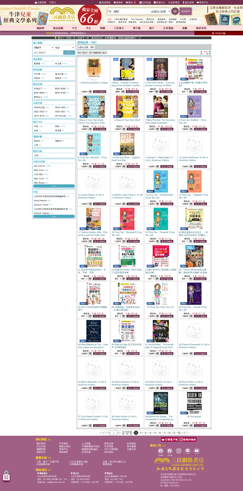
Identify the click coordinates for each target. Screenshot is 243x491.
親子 (151, 28)
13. (91, 196)
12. (193, 159)
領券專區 (175, 2)
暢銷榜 (40, 28)
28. (193, 308)
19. (160, 234)
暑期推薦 (161, 19)
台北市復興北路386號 (47, 476)
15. (159, 196)
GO (175, 11)
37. (93, 418)
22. (127, 271)
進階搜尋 (185, 11)
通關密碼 (41, 449)
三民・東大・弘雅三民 (47, 461)
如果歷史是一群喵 (165, 22)
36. (191, 383)
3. (159, 87)
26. (126, 308)
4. (193, 84)
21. (92, 271)
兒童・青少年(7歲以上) (114, 461)
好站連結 (108, 451)
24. (194, 272)
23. (160, 271)
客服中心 (160, 2)
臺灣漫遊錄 (181, 22)
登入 (54, 2)
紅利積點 (131, 443)
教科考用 (201, 28)
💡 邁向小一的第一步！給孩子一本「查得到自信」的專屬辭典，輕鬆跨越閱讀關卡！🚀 (82, 37)
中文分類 (41, 446)
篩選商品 (69, 52)
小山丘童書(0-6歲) (79, 461)
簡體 (102, 28)
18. (127, 234)
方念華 (183, 19)
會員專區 (106, 2)
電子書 (136, 28)
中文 (74, 28)
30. (127, 346)
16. (193, 196)
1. (93, 82)
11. (159, 159)
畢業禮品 (107, 464)
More (54, 186)
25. (92, 308)
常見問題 (108, 446)
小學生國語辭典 (121, 19)
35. (158, 383)
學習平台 (203, 2)
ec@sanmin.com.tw (56, 482)
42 (179, 432)
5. (91, 122)
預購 (115, 59)
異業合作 (41, 451)
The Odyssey (137, 19)
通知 (131, 2)
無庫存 (85, 91)
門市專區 (63, 443)
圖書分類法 (64, 446)
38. (124, 418)
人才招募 (86, 443)
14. (127, 196)
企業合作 (131, 449)
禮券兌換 (108, 443)
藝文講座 (189, 2)
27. (160, 307)
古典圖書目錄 (76, 464)
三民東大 (119, 28)
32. (194, 346)
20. (193, 235)
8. (192, 121)
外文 (88, 28)
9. (92, 159)
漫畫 (184, 28)
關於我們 (41, 443)
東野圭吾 (150, 19)
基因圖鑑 (173, 19)
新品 (58, 28)
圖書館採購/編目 (90, 449)
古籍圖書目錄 (43, 464)
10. (126, 159)
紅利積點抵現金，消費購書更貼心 (66, 33)
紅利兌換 (146, 2)
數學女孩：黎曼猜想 (127, 22)
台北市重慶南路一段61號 (116, 476)
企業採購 (41, 2)
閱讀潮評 (63, 451)
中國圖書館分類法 (91, 446)
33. (92, 383)
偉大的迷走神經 (147, 22)
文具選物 (168, 28)
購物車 (119, 2)
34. (125, 383)
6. (127, 120)
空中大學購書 (111, 449)
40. (194, 416)
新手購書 (131, 446)
